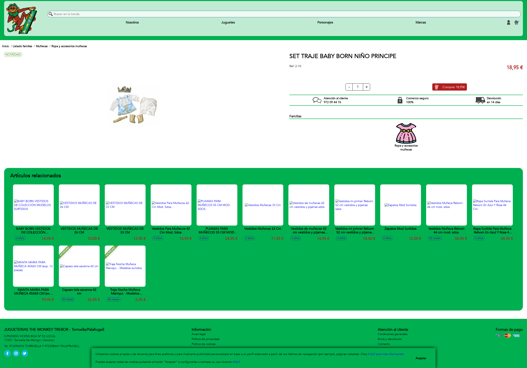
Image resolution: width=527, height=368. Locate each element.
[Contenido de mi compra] (517, 22)
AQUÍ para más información (385, 354)
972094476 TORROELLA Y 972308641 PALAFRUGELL (44, 346)
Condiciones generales (392, 334)
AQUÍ (236, 362)
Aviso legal (199, 334)
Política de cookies (204, 344)
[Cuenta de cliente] (508, 22)
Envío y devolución (390, 339)
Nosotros (132, 22)
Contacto (384, 344)
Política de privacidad (205, 339)
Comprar (454, 87)
